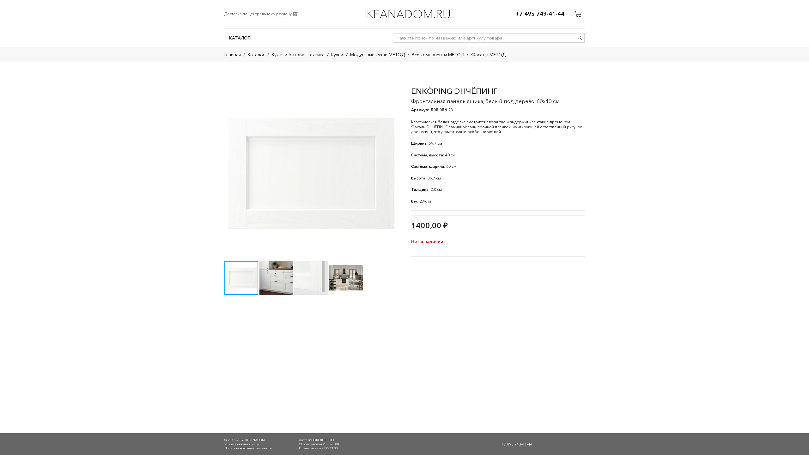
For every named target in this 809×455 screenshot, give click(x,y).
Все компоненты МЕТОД (438, 55)
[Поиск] (579, 37)
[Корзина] (578, 14)
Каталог (256, 55)
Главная (232, 55)
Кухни (337, 55)
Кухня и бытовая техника (298, 55)
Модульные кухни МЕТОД (377, 55)
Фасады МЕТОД (488, 55)
